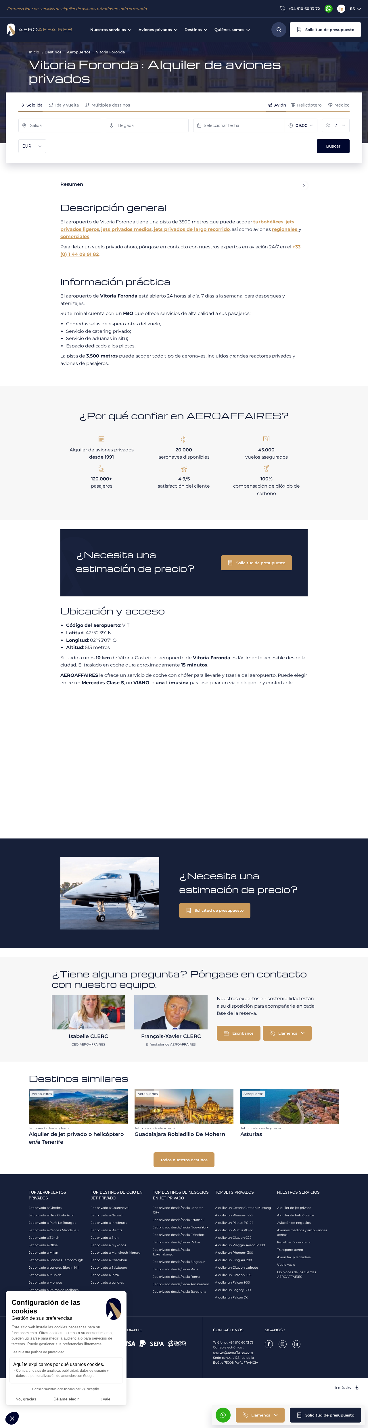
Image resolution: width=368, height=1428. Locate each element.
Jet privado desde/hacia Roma (176, 1277)
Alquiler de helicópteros (295, 1215)
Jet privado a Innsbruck (109, 1223)
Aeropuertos (79, 52)
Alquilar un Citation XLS (233, 1275)
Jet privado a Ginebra (45, 1208)
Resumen (71, 184)
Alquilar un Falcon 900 (232, 1282)
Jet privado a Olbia (43, 1245)
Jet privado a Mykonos (108, 1245)
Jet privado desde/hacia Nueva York (180, 1227)
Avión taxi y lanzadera (293, 1257)
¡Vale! (106, 1399)
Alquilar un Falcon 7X (231, 1297)
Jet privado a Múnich (45, 1275)
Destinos (53, 52)
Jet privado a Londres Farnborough (56, 1260)
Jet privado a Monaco (45, 1282)
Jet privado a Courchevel (110, 1208)
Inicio (34, 52)
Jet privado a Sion (104, 1238)
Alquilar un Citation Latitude (236, 1267)
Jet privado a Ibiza (105, 1275)
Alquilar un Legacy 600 (233, 1290)
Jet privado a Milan (43, 1253)
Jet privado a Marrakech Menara (115, 1253)
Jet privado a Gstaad (106, 1215)
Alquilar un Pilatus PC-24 (234, 1223)
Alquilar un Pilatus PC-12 (233, 1230)
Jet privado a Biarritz (106, 1230)
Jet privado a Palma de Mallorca (53, 1290)
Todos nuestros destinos (184, 1160)
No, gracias (26, 1399)
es (352, 8)
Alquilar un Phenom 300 (234, 1253)
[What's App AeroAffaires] (329, 9)
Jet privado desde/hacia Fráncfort (178, 1235)
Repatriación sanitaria (293, 1242)
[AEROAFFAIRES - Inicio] (39, 30)
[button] (325, 29)
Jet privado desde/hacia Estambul (179, 1220)
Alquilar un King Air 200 (233, 1260)
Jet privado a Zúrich (44, 1238)
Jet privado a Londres (107, 1282)
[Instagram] (283, 1344)
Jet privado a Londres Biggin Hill (54, 1267)
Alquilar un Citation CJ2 (233, 1238)
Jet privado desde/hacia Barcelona (179, 1292)
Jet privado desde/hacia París (175, 1269)
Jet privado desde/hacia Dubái (176, 1242)
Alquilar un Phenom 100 (233, 1215)
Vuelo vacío (286, 1265)
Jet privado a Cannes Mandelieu (53, 1230)
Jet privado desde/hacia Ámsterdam (181, 1284)
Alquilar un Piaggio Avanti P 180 (240, 1245)
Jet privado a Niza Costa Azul (51, 1215)
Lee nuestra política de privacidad (38, 1352)
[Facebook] (269, 1344)
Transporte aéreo (290, 1250)
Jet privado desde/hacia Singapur (179, 1262)
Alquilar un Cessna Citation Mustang (243, 1208)
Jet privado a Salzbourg (109, 1267)
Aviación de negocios (293, 1223)
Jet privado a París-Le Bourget (52, 1223)
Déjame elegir (66, 1399)
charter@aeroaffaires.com (233, 1352)
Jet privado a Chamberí (109, 1260)
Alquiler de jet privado (294, 1208)
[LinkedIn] (341, 9)
